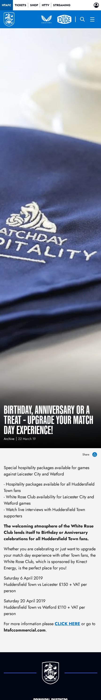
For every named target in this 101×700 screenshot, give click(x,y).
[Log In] (96, 5)
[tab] (6, 5)
